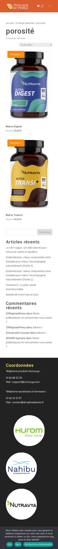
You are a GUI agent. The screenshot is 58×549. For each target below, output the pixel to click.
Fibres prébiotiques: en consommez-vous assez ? (29, 317)
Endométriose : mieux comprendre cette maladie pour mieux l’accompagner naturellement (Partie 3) (28, 261)
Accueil (9, 23)
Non (18, 544)
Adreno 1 (38, 327)
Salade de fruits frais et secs (22, 294)
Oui (9, 544)
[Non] (54, 537)
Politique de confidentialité (38, 544)
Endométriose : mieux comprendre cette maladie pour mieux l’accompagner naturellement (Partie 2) (28, 275)
